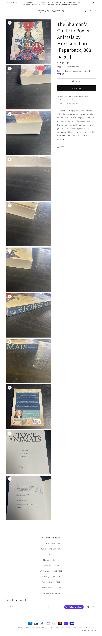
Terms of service (78, 628)
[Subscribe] (48, 607)
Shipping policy (91, 628)
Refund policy (54, 628)
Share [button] (62, 147)
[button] (5, 11)
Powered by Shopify (40, 628)
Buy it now (76, 88)
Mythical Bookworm (27, 628)
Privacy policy (65, 628)
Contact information (89, 630)
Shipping (60, 67)
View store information (69, 104)
